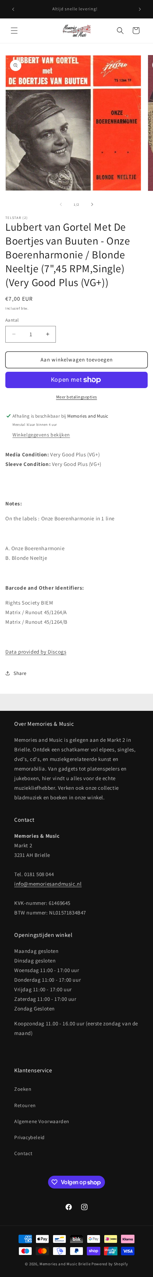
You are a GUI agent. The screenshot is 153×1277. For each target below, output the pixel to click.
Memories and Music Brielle (64, 1263)
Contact (23, 1153)
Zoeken (23, 1089)
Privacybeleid (29, 1137)
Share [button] (20, 673)
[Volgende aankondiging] (140, 9)
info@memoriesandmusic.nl (47, 883)
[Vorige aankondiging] (13, 9)
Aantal (12, 320)
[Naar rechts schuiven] (92, 204)
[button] (14, 30)
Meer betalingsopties (76, 396)
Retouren (25, 1105)
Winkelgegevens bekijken (41, 434)
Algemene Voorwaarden (41, 1121)
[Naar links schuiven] (61, 204)
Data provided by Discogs (35, 651)
